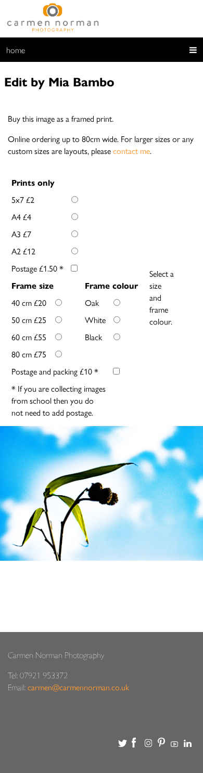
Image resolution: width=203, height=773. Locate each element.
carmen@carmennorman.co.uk (78, 687)
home (15, 50)
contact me (131, 151)
